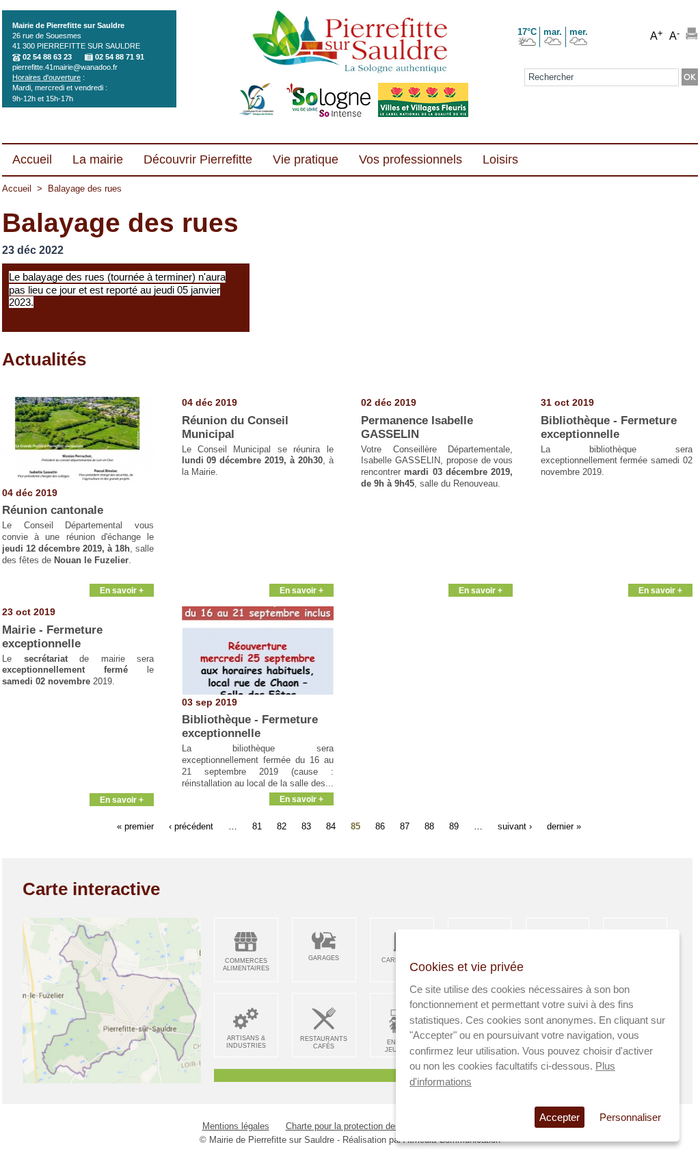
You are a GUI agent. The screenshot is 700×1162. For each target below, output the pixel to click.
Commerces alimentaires (246, 964)
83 (306, 826)
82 (281, 826)
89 (454, 826)
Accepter (559, 1117)
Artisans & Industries (246, 1042)
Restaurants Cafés (323, 1042)
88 (429, 826)
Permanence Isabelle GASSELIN (417, 427)
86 (380, 826)
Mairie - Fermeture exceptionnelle (52, 636)
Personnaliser (630, 1117)
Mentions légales (235, 1126)
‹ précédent (191, 826)
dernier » (564, 826)
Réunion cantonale (52, 510)
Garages (323, 958)
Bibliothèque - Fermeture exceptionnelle (609, 427)
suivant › (515, 826)
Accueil (16, 188)
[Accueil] (350, 43)
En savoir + (122, 590)
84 (331, 826)
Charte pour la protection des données (361, 1126)
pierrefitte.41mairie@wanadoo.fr (65, 67)
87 (404, 826)
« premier (135, 826)
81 (257, 826)
